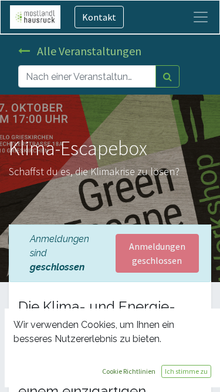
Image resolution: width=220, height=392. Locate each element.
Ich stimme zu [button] (186, 371)
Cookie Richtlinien (128, 371)
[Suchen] (167, 76)
